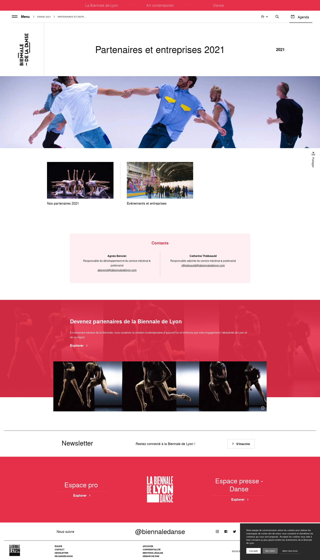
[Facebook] (225, 531)
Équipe (58, 546)
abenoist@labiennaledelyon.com (117, 270)
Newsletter (61, 553)
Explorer (77, 346)
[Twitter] (234, 531)
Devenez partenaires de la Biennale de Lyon (126, 321)
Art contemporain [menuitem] (160, 5)
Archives (148, 546)
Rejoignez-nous (64, 556)
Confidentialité (151, 549)
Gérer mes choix (290, 551)
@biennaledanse (160, 532)
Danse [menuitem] (218, 5)
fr (262, 16)
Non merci (270, 551)
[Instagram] (217, 531)
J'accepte (253, 551)
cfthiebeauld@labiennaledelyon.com (203, 265)
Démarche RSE (151, 556)
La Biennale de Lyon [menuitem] (101, 5)
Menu (25, 16)
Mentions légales (153, 553)
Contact (59, 549)
